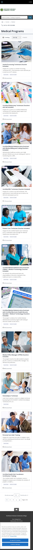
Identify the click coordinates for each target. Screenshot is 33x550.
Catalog (7, 37)
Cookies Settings (15, 544)
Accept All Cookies (15, 540)
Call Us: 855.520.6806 (8, 25)
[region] (15, 535)
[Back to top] (16, 517)
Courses (7, 22)
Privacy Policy (13, 536)
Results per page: (9, 495)
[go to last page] (19, 499)
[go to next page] (16, 499)
